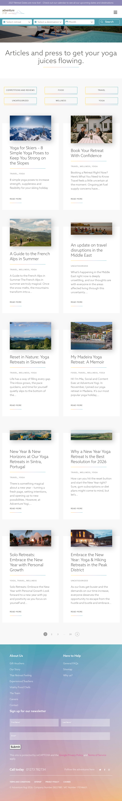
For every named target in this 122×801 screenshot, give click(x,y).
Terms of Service (97, 755)
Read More (16, 199)
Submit (15, 747)
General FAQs (70, 663)
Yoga (22, 174)
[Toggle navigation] (115, 13)
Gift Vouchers (17, 663)
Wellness (85, 166)
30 (70, 634)
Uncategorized (79, 266)
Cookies (67, 782)
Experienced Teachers (21, 681)
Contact (14, 705)
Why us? (67, 675)
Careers (14, 699)
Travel (14, 174)
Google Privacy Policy (71, 755)
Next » (77, 634)
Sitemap (67, 669)
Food (74, 373)
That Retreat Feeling (21, 675)
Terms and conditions (20, 782)
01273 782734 (36, 769)
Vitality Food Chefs (20, 687)
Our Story (15, 669)
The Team (15, 693)
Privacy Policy (52, 782)
